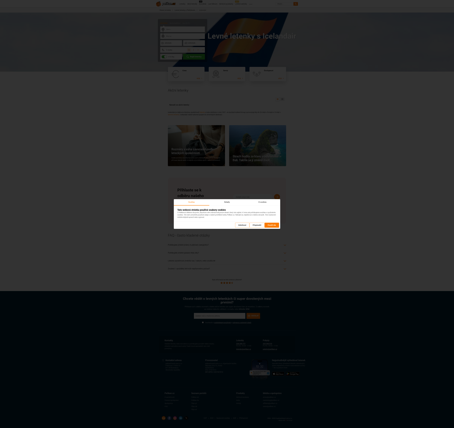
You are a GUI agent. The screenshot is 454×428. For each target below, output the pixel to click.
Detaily (227, 202)
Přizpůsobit (257, 225)
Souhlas (191, 202)
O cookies (262, 202)
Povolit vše (272, 225)
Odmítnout (242, 225)
